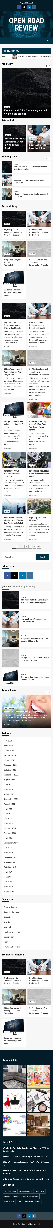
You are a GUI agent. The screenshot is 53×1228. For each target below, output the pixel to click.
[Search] (48, 40)
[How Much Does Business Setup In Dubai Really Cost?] (26, 93)
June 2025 (8, 784)
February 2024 (10, 828)
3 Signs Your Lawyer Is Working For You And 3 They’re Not (12, 262)
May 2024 (8, 818)
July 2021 (8, 838)
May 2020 (8, 847)
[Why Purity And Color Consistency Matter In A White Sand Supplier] (14, 219)
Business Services (11, 912)
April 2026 (8, 745)
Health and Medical (10, 705)
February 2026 (10, 755)
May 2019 (8, 881)
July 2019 (8, 872)
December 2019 (11, 857)
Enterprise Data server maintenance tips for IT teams (13, 292)
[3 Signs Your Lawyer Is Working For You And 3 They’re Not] (7, 180)
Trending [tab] (30, 586)
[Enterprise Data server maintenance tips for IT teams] (14, 279)
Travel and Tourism (12, 947)
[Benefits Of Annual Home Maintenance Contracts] (14, 460)
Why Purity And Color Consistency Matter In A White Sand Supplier (13, 232)
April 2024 (8, 823)
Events (7, 922)
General (6, 107)
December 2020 (11, 843)
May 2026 (8, 741)
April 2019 (8, 886)
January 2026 (9, 760)
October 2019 (10, 867)
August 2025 (9, 779)
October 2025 (10, 770)
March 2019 (9, 891)
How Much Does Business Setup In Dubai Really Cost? (37, 144)
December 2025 (11, 765)
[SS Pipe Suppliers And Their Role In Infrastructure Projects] (7, 194)
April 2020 (8, 852)
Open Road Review (26, 24)
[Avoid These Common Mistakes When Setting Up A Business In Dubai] (14, 506)
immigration (9, 937)
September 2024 (11, 799)
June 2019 (8, 877)
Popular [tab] (18, 586)
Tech (6, 942)
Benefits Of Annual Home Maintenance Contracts (12, 474)
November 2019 (11, 862)
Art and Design (10, 907)
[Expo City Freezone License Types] (39, 506)
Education (8, 917)
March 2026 (9, 750)
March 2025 (9, 794)
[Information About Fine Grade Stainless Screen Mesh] (39, 460)
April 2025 (8, 789)
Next (38, 547)
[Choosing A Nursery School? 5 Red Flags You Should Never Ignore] (39, 410)
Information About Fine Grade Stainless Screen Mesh (39, 474)
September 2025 (11, 775)
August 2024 (9, 804)
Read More (7, 347)
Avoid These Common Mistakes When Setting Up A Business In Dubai (13, 520)
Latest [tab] (7, 586)
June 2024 (8, 813)
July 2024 (8, 809)
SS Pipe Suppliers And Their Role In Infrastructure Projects (38, 262)
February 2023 (10, 833)
